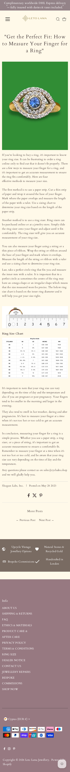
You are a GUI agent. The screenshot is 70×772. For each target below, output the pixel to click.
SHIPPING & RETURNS (17, 613)
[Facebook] (4, 749)
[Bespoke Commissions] (4, 562)
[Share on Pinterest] (40, 496)
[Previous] (7, 5)
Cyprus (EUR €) (17, 719)
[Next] (63, 5)
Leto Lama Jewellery (37, 760)
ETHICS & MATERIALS (17, 625)
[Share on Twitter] (35, 496)
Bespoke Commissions (21, 561)
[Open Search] (58, 19)
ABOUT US (9, 608)
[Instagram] (9, 749)
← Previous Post (25, 520)
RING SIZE (9, 654)
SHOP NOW (10, 689)
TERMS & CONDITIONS (18, 648)
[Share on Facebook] (29, 496)
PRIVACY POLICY (14, 643)
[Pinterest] (14, 749)
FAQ (5, 619)
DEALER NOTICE (13, 660)
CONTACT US (11, 666)
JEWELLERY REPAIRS (16, 672)
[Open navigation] (10, 19)
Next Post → (46, 520)
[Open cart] (64, 19)
